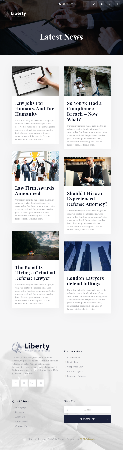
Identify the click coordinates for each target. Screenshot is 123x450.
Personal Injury (74, 371)
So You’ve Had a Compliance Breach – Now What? (84, 111)
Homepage (20, 407)
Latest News (21, 421)
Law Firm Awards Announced (34, 190)
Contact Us (21, 426)
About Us (20, 416)
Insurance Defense (76, 376)
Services (19, 412)
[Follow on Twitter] (24, 383)
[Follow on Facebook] (15, 383)
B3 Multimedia (88, 439)
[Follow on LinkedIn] (40, 383)
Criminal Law (73, 357)
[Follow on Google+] (32, 383)
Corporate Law (75, 366)
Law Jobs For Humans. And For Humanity (34, 108)
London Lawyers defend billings (85, 280)
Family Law (72, 362)
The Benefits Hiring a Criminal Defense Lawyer (35, 272)
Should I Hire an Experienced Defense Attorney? (87, 198)
